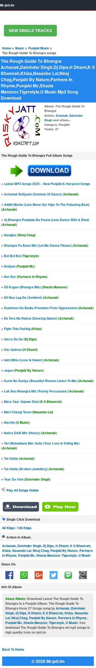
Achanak (61, 115)
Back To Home (13, 649)
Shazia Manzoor (48, 555)
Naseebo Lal (21, 550)
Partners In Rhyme (72, 617)
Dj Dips (48, 545)
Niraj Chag (41, 550)
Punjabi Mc (26, 555)
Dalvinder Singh (29, 545)
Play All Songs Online (22, 490)
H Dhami (62, 545)
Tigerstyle (69, 555)
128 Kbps (24, 527)
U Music (84, 555)
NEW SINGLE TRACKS (30, 30)
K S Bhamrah (80, 545)
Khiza (6, 550)
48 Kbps (8, 527)
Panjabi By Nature (64, 550)
